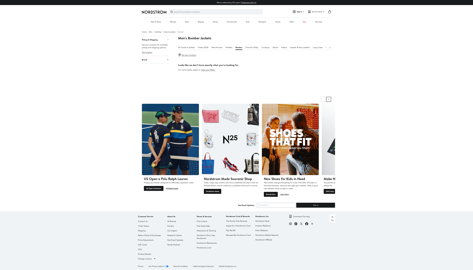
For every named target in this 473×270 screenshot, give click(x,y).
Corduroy (265, 47)
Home (277, 22)
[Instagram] (290, 224)
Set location (147, 52)
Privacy (140, 266)
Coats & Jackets (169, 32)
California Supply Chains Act (203, 266)
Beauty (201, 22)
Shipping (142, 230)
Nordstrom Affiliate (263, 239)
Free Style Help (203, 226)
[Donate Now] (290, 139)
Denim (275, 47)
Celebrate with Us (248, 2)
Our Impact (172, 230)
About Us (171, 216)
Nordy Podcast (173, 244)
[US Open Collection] (170, 139)
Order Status (143, 226)
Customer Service (145, 216)
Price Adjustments (146, 240)
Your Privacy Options (156, 266)
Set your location (189, 55)
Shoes (215, 22)
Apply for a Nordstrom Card (238, 225)
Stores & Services (204, 216)
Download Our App (301, 216)
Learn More (284, 194)
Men (187, 22)
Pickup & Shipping (150, 39)
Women (173, 22)
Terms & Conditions (180, 266)
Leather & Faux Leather (300, 47)
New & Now (156, 22)
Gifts (291, 22)
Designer (262, 22)
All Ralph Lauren (172, 188)
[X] (301, 224)
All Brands (171, 221)
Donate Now (271, 194)
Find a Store (202, 221)
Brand (144, 59)
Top (332, 220)
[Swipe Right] (328, 99)
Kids (248, 22)
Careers (170, 226)
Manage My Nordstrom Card (238, 235)
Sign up (315, 205)
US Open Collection (153, 188)
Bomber (239, 47)
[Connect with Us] (312, 224)
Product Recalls (144, 254)
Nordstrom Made (212, 191)
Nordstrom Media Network (267, 235)
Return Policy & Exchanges (149, 235)
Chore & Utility (251, 47)
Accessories (232, 22)
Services (318, 22)
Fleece (284, 47)
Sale (304, 22)
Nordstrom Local (204, 247)
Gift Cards (330, 191)
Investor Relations (263, 225)
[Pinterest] (295, 224)
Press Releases (261, 230)
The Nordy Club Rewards (236, 221)
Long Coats (318, 47)
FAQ (140, 249)
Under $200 (203, 47)
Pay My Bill (231, 230)
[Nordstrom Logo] (154, 12)
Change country (145, 258)
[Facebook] (306, 224)
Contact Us (143, 221)
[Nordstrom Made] (230, 139)
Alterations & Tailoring (206, 230)
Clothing (158, 32)
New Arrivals (216, 47)
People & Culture (174, 235)
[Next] (330, 47)
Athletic (229, 47)
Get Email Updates (175, 240)
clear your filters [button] (208, 69)
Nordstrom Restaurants (207, 243)
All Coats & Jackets (186, 47)
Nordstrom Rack (262, 221)
